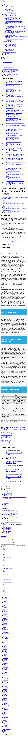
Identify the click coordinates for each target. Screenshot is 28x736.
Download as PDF (17, 241)
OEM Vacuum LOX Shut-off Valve (14, 159)
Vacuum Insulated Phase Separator (14, 21)
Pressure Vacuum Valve (6, 437)
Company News (10, 49)
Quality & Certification (11, 44)
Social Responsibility (11, 13)
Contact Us (6, 53)
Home (4, 4)
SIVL (2, 439)
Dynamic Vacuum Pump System (13, 18)
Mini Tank (8, 23)
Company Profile (10, 6)
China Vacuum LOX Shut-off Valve (14, 101)
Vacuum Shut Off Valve (6, 444)
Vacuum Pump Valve (5, 441)
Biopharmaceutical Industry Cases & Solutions (16, 36)
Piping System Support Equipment (14, 22)
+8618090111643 (8, 495)
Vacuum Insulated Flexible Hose (13, 17)
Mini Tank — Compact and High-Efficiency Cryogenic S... (14, 84)
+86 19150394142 (7, 493)
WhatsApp (3, 537)
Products (5, 14)
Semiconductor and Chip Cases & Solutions (16, 31)
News (4, 48)
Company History (10, 10)
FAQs (7, 43)
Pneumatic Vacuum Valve (6, 435)
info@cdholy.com (8, 491)
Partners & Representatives (9, 52)
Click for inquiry (4, 523)
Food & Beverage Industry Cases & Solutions (16, 37)
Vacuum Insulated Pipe (11, 15)
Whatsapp (10, 241)
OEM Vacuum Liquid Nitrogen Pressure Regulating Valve (13, 139)
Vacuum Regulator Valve (6, 442)
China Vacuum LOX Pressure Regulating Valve (13, 91)
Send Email (3, 536)
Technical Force (10, 9)
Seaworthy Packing (10, 45)
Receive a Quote (4, 241)
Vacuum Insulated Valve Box (14, 484)
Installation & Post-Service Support (14, 46)
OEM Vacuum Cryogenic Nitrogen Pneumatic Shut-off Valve (14, 113)
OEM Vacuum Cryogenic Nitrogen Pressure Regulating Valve (14, 120)
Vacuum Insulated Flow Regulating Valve (13, 470)
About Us (5, 5)
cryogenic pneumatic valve (7, 433)
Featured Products (7, 62)
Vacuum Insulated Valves (12, 19)
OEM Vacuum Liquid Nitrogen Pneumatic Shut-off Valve (13, 132)
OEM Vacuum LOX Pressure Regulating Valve (13, 171)
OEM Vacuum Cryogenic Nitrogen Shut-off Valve (15, 429)
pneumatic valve (4, 436)
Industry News (9, 50)
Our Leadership (9, 12)
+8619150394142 (8, 494)
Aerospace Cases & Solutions (13, 32)
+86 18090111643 (7, 582)
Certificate (8, 8)
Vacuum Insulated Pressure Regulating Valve (14, 462)
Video (4, 54)
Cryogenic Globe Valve (6, 432)
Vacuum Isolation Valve (6, 440)
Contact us (3, 58)
